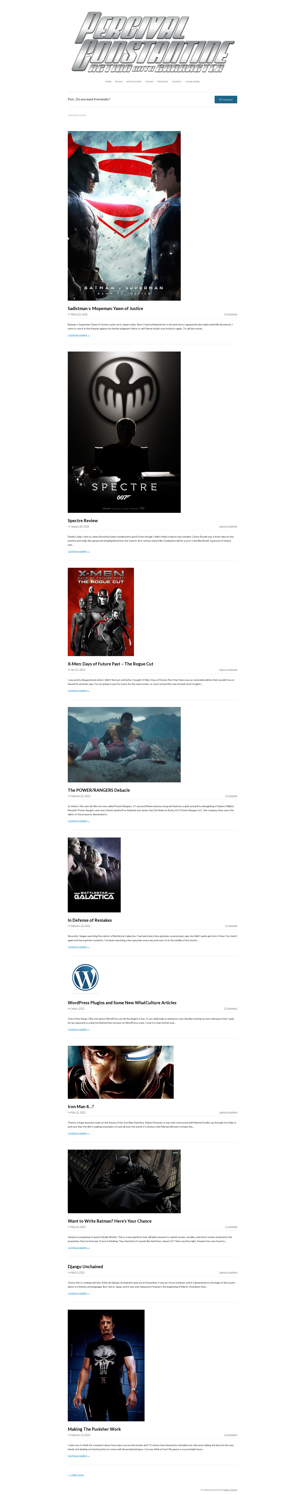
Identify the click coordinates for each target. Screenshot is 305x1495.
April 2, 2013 (78, 1272)
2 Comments (230, 314)
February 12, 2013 (80, 1434)
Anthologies (134, 81)
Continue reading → (79, 335)
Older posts (76, 1474)
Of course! (226, 99)
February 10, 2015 (80, 925)
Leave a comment (228, 526)
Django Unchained (85, 1266)
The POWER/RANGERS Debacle (99, 790)
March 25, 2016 (79, 314)
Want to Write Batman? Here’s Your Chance (110, 1220)
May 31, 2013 (78, 1112)
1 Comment (231, 795)
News (108, 81)
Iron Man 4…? (81, 1106)
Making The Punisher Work (94, 1429)
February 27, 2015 (80, 795)
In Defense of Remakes (90, 920)
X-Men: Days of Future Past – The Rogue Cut (110, 663)
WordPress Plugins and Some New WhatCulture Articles (122, 1002)
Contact (177, 81)
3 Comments (230, 1008)
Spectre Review (83, 520)
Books (119, 81)
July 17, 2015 (78, 669)
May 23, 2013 (78, 1226)
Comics (149, 81)
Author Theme (230, 1489)
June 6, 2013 (77, 1008)
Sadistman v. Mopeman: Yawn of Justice (105, 308)
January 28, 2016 (80, 526)
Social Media (193, 81)
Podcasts (162, 81)
